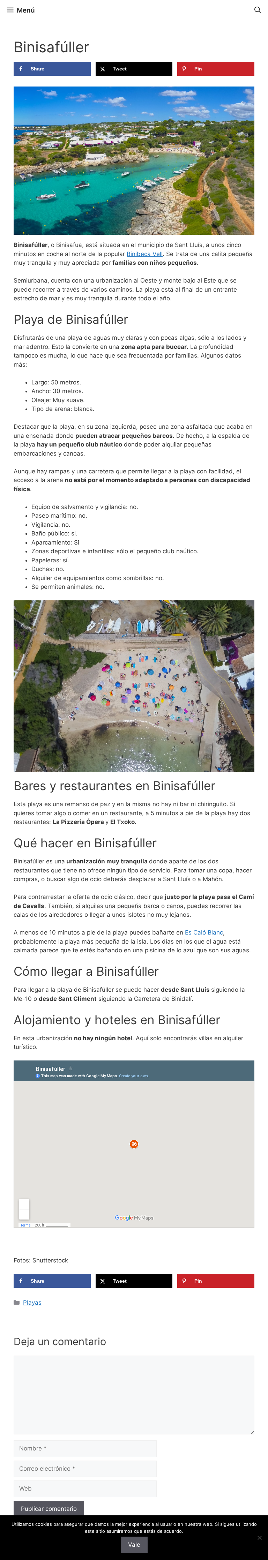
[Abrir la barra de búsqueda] (257, 10)
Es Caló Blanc (204, 932)
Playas (32, 1302)
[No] (259, 1537)
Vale (134, 1544)
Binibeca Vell (145, 253)
